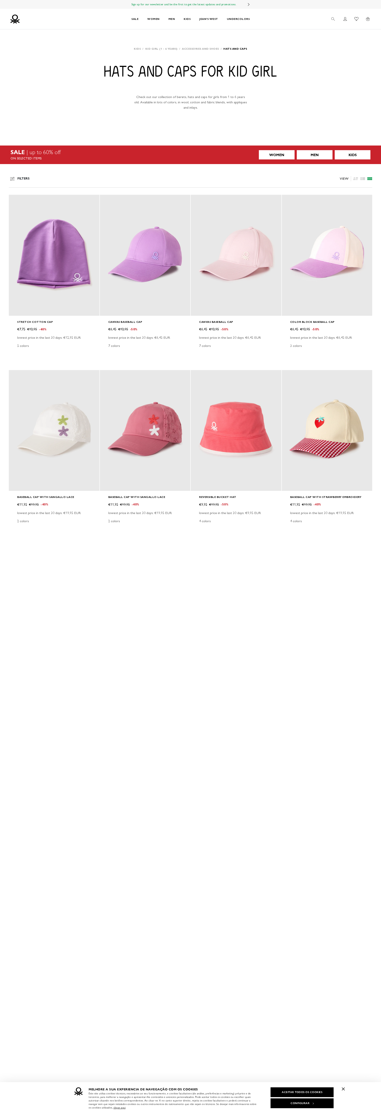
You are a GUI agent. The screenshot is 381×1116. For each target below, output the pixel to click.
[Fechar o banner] (343, 1088)
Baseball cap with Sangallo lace (45, 497)
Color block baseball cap (312, 321)
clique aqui (120, 1107)
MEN (171, 19)
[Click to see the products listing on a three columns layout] (369, 178)
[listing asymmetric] (355, 178)
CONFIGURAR (300, 1103)
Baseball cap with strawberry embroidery (326, 497)
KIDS (187, 19)
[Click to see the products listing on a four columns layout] (362, 178)
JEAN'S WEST (208, 19)
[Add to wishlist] (16, 200)
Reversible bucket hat (217, 497)
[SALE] (190, 155)
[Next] (248, 4)
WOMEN (153, 19)
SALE (134, 19)
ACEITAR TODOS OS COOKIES (302, 1092)
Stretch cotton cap (35, 321)
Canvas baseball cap (125, 321)
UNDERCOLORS (238, 19)
